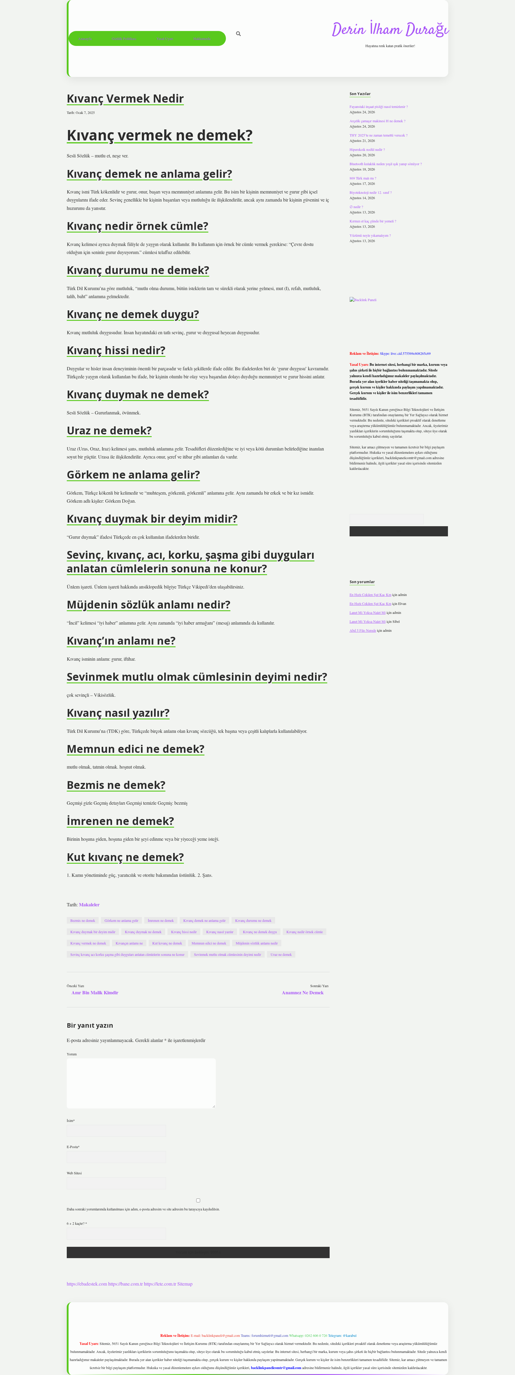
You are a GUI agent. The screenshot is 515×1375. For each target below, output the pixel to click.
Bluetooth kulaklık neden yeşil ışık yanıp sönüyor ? (386, 163)
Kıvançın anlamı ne (129, 943)
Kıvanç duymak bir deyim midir (92, 931)
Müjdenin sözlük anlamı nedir (257, 943)
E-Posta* (73, 1146)
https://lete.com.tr (160, 1283)
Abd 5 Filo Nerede (363, 630)
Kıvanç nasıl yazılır (219, 931)
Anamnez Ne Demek (303, 992)
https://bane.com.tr (125, 1283)
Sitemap (185, 1283)
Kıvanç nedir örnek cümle (304, 931)
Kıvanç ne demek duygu (260, 931)
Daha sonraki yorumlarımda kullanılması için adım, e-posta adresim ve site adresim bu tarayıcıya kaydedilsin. (143, 1209)
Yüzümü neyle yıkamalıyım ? (370, 235)
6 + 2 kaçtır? (77, 1223)
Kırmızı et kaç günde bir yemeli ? (373, 221)
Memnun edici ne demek (209, 943)
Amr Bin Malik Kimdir (95, 992)
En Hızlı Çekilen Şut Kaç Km (370, 594)
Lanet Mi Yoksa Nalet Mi (368, 612)
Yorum (72, 1054)
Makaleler (89, 904)
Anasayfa (84, 38)
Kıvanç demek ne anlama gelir (204, 920)
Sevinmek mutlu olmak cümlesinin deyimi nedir (227, 954)
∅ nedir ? (356, 206)
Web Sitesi (74, 1172)
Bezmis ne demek (82, 920)
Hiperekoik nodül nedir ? (367, 149)
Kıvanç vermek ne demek (88, 943)
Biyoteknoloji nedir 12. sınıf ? (371, 192)
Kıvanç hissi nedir (184, 931)
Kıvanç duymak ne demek (143, 931)
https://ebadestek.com (87, 1283)
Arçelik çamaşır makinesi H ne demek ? (377, 120)
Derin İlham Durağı (390, 30)
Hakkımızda (201, 38)
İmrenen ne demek (161, 920)
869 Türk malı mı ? (363, 178)
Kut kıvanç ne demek (167, 943)
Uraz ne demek (281, 954)
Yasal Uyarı (164, 38)
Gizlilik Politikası (124, 38)
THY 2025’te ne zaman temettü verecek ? (378, 135)
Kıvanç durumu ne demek (253, 920)
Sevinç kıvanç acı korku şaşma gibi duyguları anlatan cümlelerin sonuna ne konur (127, 954)
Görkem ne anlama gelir (121, 920)
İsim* (71, 1120)
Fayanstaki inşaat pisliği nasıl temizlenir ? (379, 106)
